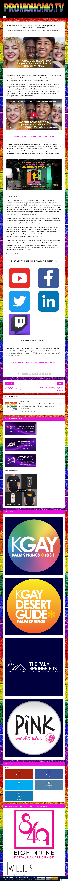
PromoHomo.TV (37, 31)
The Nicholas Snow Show (51, 31)
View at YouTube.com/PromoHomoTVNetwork (34, 136)
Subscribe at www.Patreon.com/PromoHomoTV (34, 362)
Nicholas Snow (18, 31)
